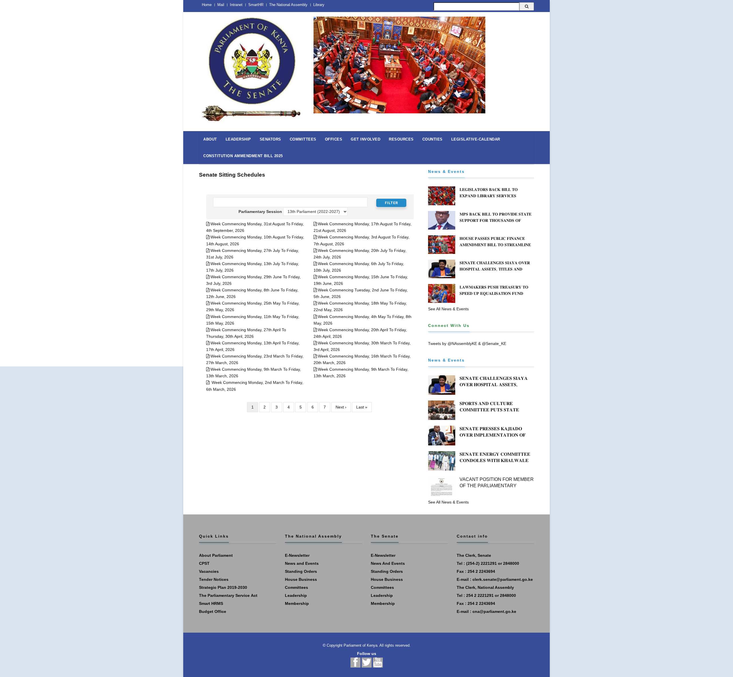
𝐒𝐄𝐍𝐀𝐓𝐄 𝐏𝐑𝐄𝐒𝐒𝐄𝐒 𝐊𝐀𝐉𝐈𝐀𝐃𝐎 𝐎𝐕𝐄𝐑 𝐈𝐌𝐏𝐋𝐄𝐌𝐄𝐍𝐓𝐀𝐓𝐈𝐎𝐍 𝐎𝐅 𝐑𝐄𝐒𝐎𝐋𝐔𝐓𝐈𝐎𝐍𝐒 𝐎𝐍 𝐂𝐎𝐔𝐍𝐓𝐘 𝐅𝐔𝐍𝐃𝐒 (493, 438)
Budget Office (212, 611)
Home (207, 5)
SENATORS (270, 139)
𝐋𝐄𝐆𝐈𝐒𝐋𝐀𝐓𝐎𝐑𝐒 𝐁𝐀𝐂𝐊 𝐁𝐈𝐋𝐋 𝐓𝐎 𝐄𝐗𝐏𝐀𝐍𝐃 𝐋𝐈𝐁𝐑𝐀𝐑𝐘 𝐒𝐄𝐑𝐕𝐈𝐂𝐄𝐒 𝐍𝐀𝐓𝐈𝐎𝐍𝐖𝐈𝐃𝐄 (489, 195)
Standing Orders (301, 571)
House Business (301, 579)
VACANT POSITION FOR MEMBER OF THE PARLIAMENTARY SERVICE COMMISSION (497, 485)
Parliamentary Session (260, 211)
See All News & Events (448, 309)
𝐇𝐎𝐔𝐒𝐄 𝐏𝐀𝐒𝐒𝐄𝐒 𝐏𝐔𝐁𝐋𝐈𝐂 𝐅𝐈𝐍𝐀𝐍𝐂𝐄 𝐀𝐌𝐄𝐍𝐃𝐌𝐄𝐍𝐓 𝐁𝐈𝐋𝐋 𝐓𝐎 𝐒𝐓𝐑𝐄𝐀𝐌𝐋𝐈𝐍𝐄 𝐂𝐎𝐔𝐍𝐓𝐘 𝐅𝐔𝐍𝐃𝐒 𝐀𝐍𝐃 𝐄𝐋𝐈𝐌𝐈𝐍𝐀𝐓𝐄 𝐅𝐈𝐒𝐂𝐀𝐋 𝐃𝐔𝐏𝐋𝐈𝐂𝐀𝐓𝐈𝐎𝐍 (495, 248)
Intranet (236, 5)
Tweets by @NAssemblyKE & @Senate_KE (467, 343)
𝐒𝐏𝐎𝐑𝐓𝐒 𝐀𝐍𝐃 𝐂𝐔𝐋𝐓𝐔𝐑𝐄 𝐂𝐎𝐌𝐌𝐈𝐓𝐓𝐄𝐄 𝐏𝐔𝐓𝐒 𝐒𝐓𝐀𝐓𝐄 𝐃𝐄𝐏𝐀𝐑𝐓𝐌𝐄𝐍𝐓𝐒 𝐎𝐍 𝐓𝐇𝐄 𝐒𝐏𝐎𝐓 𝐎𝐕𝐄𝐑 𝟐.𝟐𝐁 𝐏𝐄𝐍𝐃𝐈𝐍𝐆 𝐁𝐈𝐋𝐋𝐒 (493, 413)
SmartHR (255, 5)
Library (318, 5)
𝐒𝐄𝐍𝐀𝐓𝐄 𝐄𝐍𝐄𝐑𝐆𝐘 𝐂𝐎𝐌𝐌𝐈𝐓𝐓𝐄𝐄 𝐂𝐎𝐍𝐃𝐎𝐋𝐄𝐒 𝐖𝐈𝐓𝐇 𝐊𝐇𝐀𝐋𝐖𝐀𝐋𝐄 (495, 457)
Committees (296, 587)
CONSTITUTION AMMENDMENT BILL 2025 (243, 156)
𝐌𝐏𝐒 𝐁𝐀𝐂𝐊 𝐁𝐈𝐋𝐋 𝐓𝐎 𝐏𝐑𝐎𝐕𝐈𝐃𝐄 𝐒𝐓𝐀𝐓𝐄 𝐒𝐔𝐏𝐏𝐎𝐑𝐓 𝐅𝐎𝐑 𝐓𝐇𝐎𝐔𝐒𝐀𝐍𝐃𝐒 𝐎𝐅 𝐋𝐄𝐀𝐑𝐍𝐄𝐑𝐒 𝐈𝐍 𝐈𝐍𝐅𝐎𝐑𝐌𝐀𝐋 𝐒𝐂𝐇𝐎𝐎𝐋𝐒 (495, 220)
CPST (204, 563)
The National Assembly (288, 5)
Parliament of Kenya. (361, 645)
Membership (297, 603)
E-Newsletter (297, 555)
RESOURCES (401, 139)
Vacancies (209, 571)
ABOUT (210, 139)
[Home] (252, 66)
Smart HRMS (211, 603)
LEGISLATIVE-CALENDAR (475, 139)
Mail (220, 5)
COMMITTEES (303, 139)
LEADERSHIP (238, 139)
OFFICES (333, 139)
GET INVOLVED (365, 139)
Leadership (296, 595)
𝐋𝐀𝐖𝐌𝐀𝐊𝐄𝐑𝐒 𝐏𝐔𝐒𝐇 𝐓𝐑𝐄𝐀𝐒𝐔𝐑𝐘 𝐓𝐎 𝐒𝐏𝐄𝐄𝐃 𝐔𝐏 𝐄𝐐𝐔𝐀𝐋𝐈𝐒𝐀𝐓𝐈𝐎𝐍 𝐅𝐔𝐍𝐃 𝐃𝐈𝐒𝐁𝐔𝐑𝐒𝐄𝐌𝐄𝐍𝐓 (494, 293)
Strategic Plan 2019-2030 (223, 587)
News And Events (388, 563)
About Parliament (216, 555)
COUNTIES (432, 139)
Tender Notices (213, 579)
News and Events (302, 563)
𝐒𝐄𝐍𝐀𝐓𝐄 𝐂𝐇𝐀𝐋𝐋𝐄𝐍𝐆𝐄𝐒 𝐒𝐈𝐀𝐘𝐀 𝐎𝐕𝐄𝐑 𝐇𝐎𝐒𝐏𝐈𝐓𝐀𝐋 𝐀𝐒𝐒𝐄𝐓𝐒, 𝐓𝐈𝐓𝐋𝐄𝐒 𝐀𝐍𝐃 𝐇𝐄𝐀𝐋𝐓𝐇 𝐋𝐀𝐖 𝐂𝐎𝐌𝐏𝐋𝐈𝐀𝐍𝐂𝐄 (495, 269)
